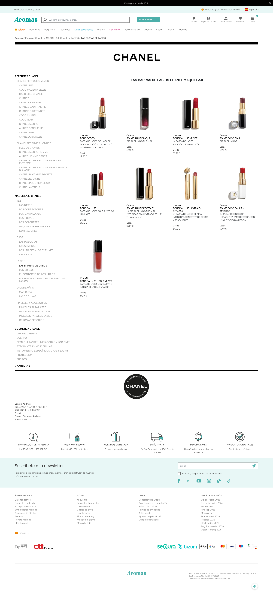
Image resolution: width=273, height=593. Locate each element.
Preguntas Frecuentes (88, 503)
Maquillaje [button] (49, 29)
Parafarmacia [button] (132, 29)
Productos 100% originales (27, 9)
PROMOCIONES (145, 19)
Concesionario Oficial (149, 499)
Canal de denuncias (149, 519)
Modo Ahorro (207, 513)
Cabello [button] (148, 29)
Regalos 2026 (208, 519)
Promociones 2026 (210, 516)
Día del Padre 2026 (210, 499)
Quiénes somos (23, 499)
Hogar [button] (159, 29)
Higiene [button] (101, 29)
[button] (115, 29)
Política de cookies (148, 506)
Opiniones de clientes (25, 513)
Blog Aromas (21, 523)
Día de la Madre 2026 (212, 503)
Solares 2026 (207, 506)
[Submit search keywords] (44, 20)
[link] (19, 29)
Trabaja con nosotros (25, 506)
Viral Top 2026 (208, 509)
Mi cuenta (82, 499)
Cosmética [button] (64, 29)
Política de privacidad (149, 509)
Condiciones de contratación (153, 503)
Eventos (19, 516)
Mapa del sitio (84, 523)
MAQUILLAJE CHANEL (57, 38)
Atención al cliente (86, 519)
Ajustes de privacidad (150, 516)
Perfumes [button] (34, 29)
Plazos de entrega (86, 516)
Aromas (19, 38)
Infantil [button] (170, 29)
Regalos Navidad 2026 (212, 526)
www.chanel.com (23, 419)
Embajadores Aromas (26, 509)
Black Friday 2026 (210, 523)
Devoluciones (83, 513)
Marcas (183, 29)
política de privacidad (211, 473)
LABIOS (75, 38)
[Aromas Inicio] (25, 21)
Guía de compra (85, 506)
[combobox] (85, 20)
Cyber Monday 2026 (211, 529)
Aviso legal (144, 513)
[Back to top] (254, 586)
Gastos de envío (85, 509)
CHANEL (39, 38)
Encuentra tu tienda (25, 503)
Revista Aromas (23, 519)
